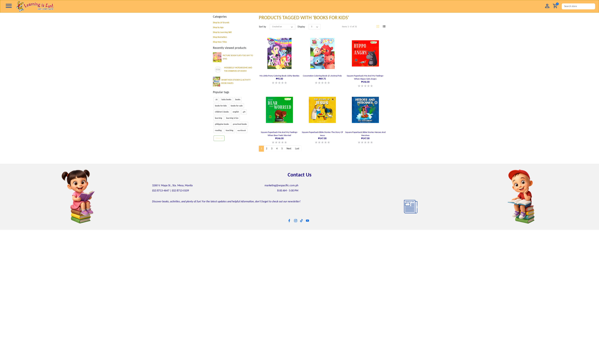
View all (219, 138)
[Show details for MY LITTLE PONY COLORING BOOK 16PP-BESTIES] (279, 53)
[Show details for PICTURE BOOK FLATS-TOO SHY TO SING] (217, 57)
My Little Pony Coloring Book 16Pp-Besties (279, 79)
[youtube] (307, 219)
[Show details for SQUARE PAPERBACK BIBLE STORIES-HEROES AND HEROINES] (365, 109)
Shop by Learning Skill (222, 32)
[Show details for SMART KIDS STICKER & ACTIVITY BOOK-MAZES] (216, 82)
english (236, 112)
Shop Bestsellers (220, 37)
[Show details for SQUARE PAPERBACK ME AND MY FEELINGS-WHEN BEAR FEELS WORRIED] (279, 109)
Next (289, 147)
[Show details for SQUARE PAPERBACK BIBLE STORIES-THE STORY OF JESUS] (322, 109)
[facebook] (289, 219)
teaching (229, 130)
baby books (226, 99)
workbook (241, 130)
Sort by (262, 27)
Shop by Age (218, 27)
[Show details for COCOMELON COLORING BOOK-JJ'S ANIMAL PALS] (322, 53)
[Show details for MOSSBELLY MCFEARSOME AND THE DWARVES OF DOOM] (218, 69)
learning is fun (232, 118)
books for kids (221, 106)
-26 (216, 100)
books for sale (237, 106)
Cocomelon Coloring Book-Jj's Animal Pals (322, 79)
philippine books (222, 124)
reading (218, 130)
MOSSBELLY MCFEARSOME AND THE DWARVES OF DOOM (238, 69)
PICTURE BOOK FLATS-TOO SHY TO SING (238, 57)
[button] (547, 6)
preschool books (240, 124)
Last (297, 147)
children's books (222, 112)
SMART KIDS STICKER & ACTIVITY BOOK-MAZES (236, 81)
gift (244, 112)
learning (218, 118)
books (237, 99)
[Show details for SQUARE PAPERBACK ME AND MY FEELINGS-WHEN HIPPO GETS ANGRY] (365, 53)
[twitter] (301, 219)
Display (301, 27)
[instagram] (295, 219)
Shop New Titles (220, 42)
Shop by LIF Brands (221, 23)
